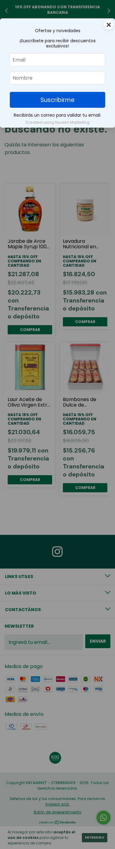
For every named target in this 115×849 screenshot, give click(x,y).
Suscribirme (57, 100)
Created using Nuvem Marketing (57, 122)
